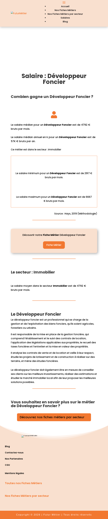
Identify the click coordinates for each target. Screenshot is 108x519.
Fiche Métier (53, 245)
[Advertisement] (54, 47)
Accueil (65, 6)
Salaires (65, 17)
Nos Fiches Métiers (65, 10)
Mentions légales (14, 473)
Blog (65, 21)
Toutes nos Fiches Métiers (23, 483)
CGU (7, 464)
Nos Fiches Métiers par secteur (65, 14)
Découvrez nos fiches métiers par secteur (52, 417)
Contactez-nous (14, 452)
